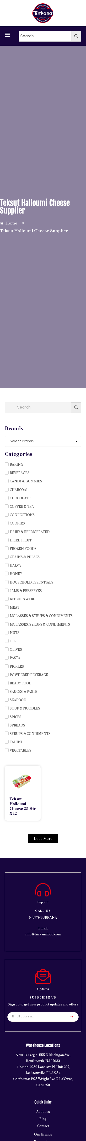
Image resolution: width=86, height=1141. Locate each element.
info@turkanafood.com (43, 934)
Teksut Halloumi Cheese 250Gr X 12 (23, 806)
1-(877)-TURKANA (43, 917)
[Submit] (71, 1017)
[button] (43, 838)
